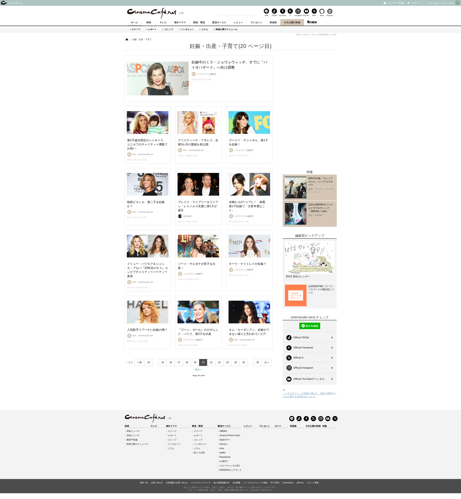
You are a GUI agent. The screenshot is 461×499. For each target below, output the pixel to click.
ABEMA (223, 431)
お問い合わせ (157, 483)
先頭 (130, 362)
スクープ (136, 29)
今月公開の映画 (292, 22)
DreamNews (288, 483)
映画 (148, 22)
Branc (312, 22)
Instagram (298, 15)
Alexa (322, 15)
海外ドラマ (180, 22)
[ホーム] (126, 39)
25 (243, 362)
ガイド (278, 426)
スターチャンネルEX (230, 465)
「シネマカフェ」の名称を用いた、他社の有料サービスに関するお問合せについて (310, 395)
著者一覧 (144, 483)
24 (235, 362)
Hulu (222, 448)
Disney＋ (224, 444)
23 (227, 362)
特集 (325, 426)
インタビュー (187, 29)
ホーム (134, 22)
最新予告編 (132, 439)
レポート (152, 29)
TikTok (274, 15)
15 (162, 362)
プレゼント (256, 22)
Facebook (282, 15)
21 (211, 362)
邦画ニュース (133, 431)
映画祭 (273, 22)
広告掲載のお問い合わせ (177, 483)
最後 (197, 369)
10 (148, 362)
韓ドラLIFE (199, 452)
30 (257, 362)
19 (195, 362)
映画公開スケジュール (226, 29)
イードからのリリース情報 (255, 483)
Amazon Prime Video (230, 435)
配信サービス (219, 22)
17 (179, 362)
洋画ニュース (133, 435)
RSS (314, 15)
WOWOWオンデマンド (231, 470)
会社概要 (236, 483)
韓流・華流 (199, 22)
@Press (300, 483)
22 (219, 362)
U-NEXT (224, 461)
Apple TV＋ (225, 439)
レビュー (238, 22)
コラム (205, 29)
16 (170, 362)
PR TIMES (274, 483)
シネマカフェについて (201, 483)
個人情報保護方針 (221, 483)
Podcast (330, 15)
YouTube (306, 15)
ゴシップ (168, 29)
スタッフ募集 (313, 483)
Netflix (223, 452)
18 (187, 362)
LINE (266, 15)
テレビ (163, 22)
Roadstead (225, 457)
